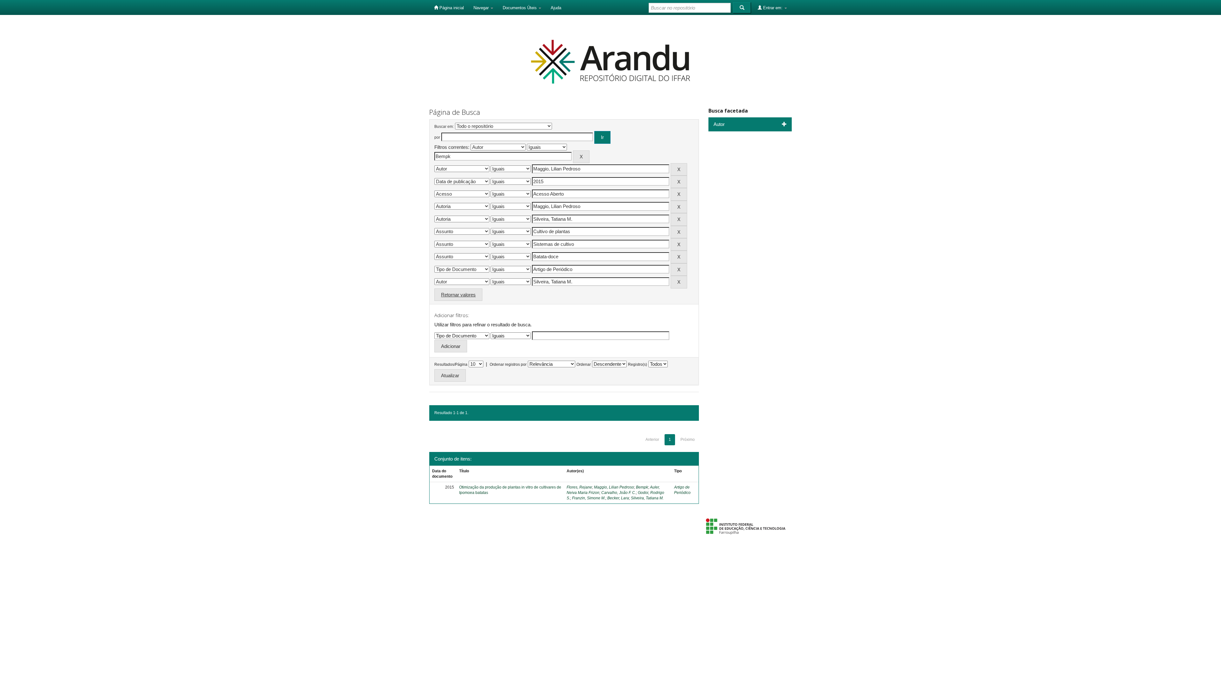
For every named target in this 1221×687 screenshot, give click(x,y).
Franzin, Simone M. (588, 498)
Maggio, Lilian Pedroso (614, 487)
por (437, 137)
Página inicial (451, 7)
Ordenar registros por (508, 364)
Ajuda (556, 7)
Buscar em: (444, 126)
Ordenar (583, 364)
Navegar (481, 7)
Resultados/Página (450, 364)
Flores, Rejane (579, 487)
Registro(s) (637, 364)
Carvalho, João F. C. (618, 492)
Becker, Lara (618, 498)
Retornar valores (458, 294)
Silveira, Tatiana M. (647, 498)
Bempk (642, 487)
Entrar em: (773, 7)
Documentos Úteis (520, 7)
